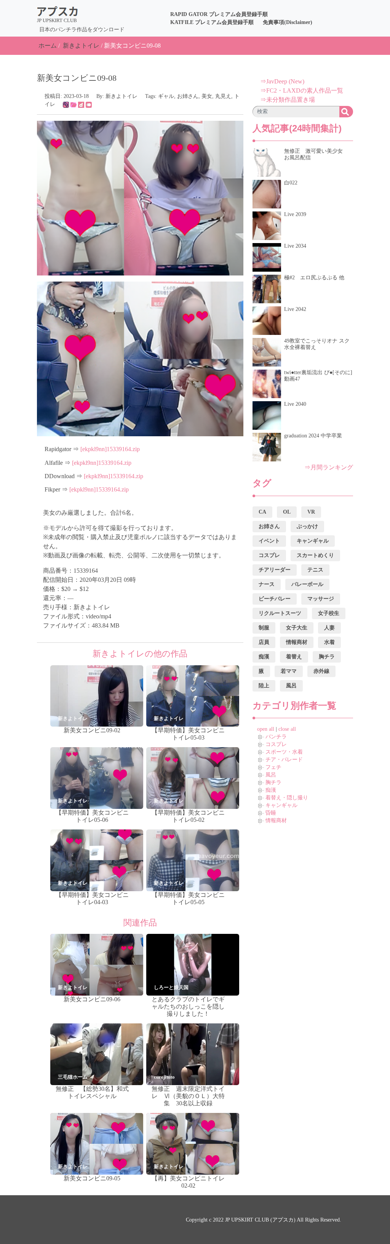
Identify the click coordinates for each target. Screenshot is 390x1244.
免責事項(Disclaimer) (287, 22)
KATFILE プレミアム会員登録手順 (212, 22)
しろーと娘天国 (171, 987)
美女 (206, 96)
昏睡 (270, 813)
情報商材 (276, 820)
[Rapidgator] (66, 104)
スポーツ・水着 (284, 752)
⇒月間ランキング (328, 467)
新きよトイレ (81, 45)
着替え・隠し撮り (286, 798)
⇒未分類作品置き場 (287, 99)
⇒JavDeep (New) (282, 81)
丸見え (223, 96)
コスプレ (276, 744)
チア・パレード (284, 759)
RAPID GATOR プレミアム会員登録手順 (219, 14)
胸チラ (273, 782)
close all (287, 729)
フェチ (273, 767)
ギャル (166, 96)
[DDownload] (81, 104)
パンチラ (276, 737)
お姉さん (187, 96)
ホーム (47, 45)
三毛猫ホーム (73, 1077)
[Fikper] (89, 104)
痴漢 (270, 790)
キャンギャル (281, 805)
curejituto (164, 1077)
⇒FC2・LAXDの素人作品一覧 (301, 90)
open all (265, 729)
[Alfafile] (73, 104)
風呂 (270, 775)
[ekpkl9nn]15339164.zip (110, 449)
